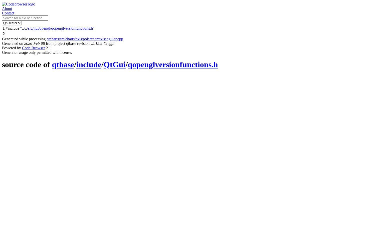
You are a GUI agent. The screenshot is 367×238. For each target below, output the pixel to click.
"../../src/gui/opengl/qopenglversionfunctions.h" (57, 28)
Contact (8, 13)
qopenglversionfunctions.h (173, 64)
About (7, 8)
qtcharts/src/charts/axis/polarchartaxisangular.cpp (85, 39)
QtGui (115, 64)
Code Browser (33, 48)
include (88, 64)
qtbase (63, 64)
